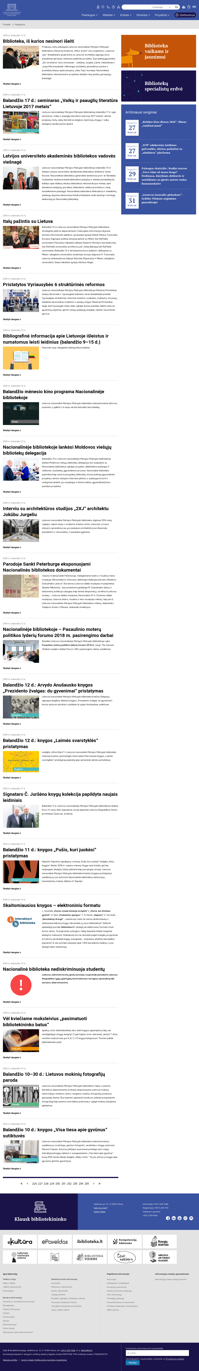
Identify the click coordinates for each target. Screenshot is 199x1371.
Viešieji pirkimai (58, 1294)
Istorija (6, 1321)
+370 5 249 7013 (161, 1208)
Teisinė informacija (11, 1309)
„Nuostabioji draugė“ (52, 919)
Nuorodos (111, 1279)
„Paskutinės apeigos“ (70, 915)
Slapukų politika (10, 1360)
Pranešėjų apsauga (115, 1298)
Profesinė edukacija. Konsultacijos (122, 1306)
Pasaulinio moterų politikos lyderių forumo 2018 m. (68, 645)
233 (75, 1183)
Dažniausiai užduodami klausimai (18, 1332)
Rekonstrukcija (9, 1324)
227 (40, 1183)
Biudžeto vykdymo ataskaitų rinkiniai (68, 1298)
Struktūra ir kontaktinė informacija (18, 1301)
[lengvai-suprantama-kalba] (183, 7)
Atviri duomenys (114, 1294)
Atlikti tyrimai (113, 1310)
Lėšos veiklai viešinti (60, 1310)
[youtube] (180, 1218)
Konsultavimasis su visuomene (120, 1302)
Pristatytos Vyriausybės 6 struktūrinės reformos (54, 284)
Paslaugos (88, 15)
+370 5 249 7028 (161, 1204)
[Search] (176, 7)
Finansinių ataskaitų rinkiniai (64, 1302)
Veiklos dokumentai (12, 1287)
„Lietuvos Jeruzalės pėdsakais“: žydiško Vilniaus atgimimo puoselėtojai (162, 198)
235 (86, 1183)
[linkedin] (174, 1218)
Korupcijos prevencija (117, 1287)
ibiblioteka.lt (67, 927)
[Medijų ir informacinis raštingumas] (160, 1257)
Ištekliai (108, 15)
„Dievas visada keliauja (71, 911)
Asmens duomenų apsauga (119, 1291)
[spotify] (191, 1218)
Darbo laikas (8, 1328)
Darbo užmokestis (59, 1291)
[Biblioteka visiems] (90, 1257)
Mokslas (142, 15)
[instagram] (185, 1218)
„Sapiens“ (98, 915)
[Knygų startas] (160, 1241)
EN (194, 6)
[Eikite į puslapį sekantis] (93, 1183)
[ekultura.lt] (20, 1241)
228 (46, 1183)
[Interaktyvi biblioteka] (90, 1241)
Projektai (161, 15)
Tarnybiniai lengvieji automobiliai (66, 1306)
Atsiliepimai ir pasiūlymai (118, 1283)
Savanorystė (8, 1317)
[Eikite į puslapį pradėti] (21, 1183)
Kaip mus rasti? (101, 1208)
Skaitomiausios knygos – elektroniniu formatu (51, 905)
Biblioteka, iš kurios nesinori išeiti (38, 41)
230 (57, 1183)
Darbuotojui (187, 15)
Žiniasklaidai (8, 1305)
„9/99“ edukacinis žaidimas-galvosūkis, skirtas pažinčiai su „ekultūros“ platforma (162, 148)
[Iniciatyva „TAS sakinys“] (125, 1257)
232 (69, 1183)
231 (63, 1183)
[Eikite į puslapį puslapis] (27, 1183)
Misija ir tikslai (9, 1283)
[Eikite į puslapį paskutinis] (99, 1183)
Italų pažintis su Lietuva (28, 221)
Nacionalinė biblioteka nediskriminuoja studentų (54, 969)
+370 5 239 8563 (150, 1215)
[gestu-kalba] (189, 7)
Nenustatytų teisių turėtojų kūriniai (170, 1279)
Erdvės (124, 15)
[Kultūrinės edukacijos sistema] (20, 1257)
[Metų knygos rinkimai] (55, 1257)
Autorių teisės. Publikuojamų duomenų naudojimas (44, 1360)
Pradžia (6, 24)
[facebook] (168, 1218)
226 (34, 1183)
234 (81, 1183)
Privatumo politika (175, 1358)
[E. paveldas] (55, 1241)
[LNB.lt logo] (12, 10)
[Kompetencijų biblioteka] (125, 1241)
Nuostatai (55, 1283)
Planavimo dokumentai (61, 1287)
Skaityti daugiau (11, 84)
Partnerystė (8, 1291)
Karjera (6, 1313)
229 (52, 1183)
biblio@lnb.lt (86, 1350)
